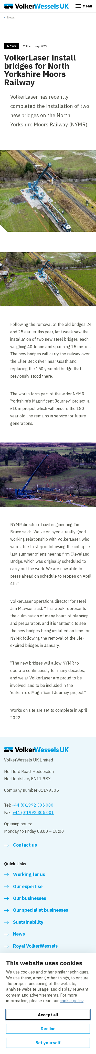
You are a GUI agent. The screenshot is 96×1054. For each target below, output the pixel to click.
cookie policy (71, 1000)
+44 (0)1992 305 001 (33, 812)
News (11, 17)
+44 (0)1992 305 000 (33, 805)
